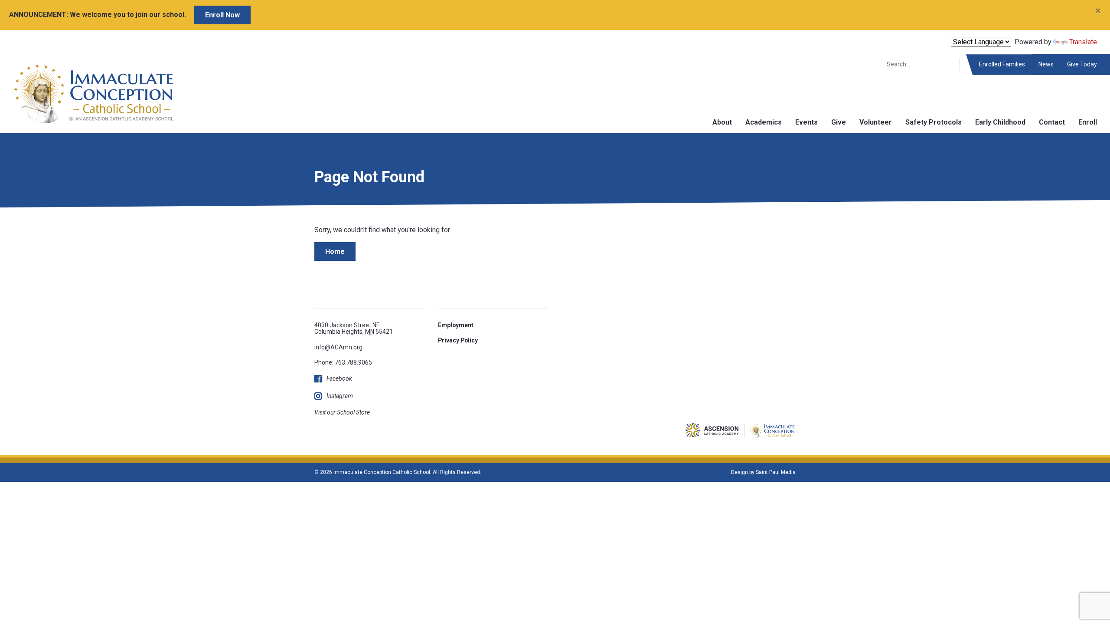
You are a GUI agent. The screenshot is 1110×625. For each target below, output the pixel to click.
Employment (455, 325)
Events (806, 122)
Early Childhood (1000, 122)
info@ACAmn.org (338, 347)
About (722, 122)
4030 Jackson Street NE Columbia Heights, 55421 (353, 328)
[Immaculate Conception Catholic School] (87, 93)
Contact (1052, 122)
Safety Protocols (933, 122)
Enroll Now (222, 15)
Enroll (1087, 122)
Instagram (339, 395)
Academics (763, 122)
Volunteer (875, 122)
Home (335, 251)
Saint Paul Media (776, 472)
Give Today (1082, 64)
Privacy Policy (458, 340)
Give (838, 122)
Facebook (339, 378)
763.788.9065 (353, 362)
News (1046, 64)
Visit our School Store (342, 412)
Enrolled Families (1002, 64)
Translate (1083, 42)
